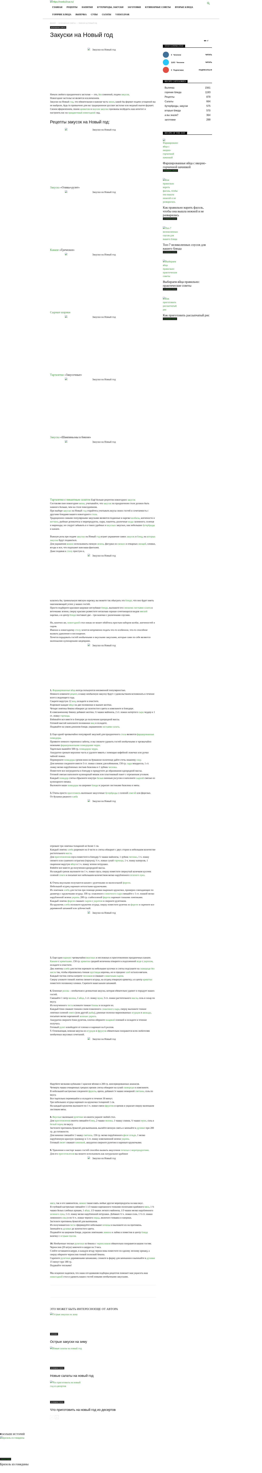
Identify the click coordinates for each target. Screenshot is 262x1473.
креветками (66, 961)
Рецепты (72, 7)
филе (125, 1135)
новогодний (89, 112)
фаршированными (70, 745)
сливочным (110, 976)
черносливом (104, 1243)
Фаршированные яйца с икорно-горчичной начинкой (184, 165)
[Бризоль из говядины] (131, 1448)
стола (94, 514)
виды (131, 521)
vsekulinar (122, 14)
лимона (107, 1232)
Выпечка (81, 14)
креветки (147, 979)
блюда (73, 615)
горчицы (64, 715)
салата (147, 607)
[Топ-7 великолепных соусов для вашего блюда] (187, 233)
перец (60, 1124)
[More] (121, 1291)
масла (69, 853)
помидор (63, 778)
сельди (132, 1135)
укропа (75, 897)
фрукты (92, 1091)
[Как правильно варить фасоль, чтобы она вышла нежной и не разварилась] (187, 191)
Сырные (55, 312)
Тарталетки (57, 374)
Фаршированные (61, 690)
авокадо (147, 1012)
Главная (57, 7)
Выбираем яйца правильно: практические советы (181, 283)
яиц (74, 701)
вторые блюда (184, 7)
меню (111, 101)
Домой (53, 23)
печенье (125, 1150)
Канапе (54, 249)
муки (100, 998)
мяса (146, 1206)
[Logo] (62, 1)
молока (72, 998)
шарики (65, 312)
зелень (100, 544)
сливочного (110, 893)
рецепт (73, 694)
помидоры (55, 738)
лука (142, 875)
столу (69, 551)
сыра (141, 712)
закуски (105, 109)
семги (62, 875)
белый (53, 1124)
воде (139, 961)
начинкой (80, 1142)
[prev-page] (52, 1417)
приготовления (62, 857)
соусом (72, 1236)
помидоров (85, 749)
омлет (63, 1142)
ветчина (54, 521)
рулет (62, 1027)
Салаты (106, 14)
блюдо (128, 600)
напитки (87, 7)
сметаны (139, 1091)
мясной (143, 611)
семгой (132, 793)
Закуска (54, 187)
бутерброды (149, 525)
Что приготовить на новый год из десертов (83, 1410)
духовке (141, 1128)
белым (100, 778)
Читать (208, 55)
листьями (139, 607)
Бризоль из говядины (14, 1464)
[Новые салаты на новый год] (103, 1358)
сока (64, 1217)
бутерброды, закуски (110, 7)
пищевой (110, 1020)
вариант (67, 957)
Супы (94, 14)
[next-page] (57, 1417)
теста (70, 1005)
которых (151, 536)
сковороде (145, 968)
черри (97, 745)
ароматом (85, 109)
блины (94, 1005)
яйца (73, 690)
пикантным (73, 499)
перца (97, 1217)
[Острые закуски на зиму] (103, 1324)
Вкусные (57, 1117)
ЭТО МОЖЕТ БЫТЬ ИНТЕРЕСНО (72, 1309)
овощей (142, 544)
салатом (85, 499)
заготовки (134, 7)
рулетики (78, 1117)
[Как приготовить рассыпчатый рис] (187, 304)
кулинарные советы (158, 7)
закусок (125, 94)
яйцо (71, 705)
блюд (140, 536)
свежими (128, 607)
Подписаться (205, 70)
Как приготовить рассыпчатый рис (186, 315)
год (71, 101)
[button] (208, 3)
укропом (98, 901)
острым (64, 1236)
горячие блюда (61, 14)
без (100, 94)
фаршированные (145, 734)
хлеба (75, 796)
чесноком (88, 976)
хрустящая (95, 972)
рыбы (91, 1012)
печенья (106, 1225)
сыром (88, 901)
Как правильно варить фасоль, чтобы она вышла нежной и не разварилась (183, 211)
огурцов (136, 1012)
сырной (140, 778)
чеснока (112, 767)
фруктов (102, 1031)
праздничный (75, 112)
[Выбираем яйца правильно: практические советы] (187, 269)
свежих (121, 544)
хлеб (128, 972)
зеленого (134, 875)
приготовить (74, 793)
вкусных (111, 525)
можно (70, 544)
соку (138, 760)
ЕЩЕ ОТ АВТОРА (106, 1309)
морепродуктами (140, 1150)
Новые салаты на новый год (72, 1376)
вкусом (96, 109)
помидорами (86, 745)
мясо (52, 1203)
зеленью (84, 1016)
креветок (85, 961)
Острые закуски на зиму (68, 1342)
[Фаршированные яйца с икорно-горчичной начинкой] (187, 149)
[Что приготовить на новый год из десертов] (103, 1392)
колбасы (135, 518)
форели (126, 882)
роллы (65, 990)
